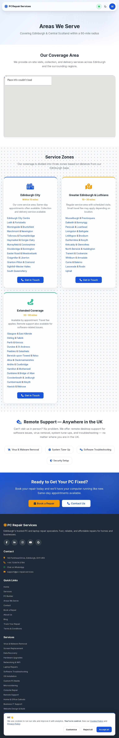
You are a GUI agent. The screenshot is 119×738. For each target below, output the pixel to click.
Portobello (20, 222)
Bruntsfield (28, 227)
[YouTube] (30, 542)
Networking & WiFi (12, 662)
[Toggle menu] (112, 6)
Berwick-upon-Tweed (18, 355)
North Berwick (73, 249)
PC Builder (8, 596)
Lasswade (71, 266)
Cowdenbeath (14, 377)
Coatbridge (22, 364)
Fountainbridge (27, 235)
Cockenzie (81, 253)
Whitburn (70, 257)
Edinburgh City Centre (18, 218)
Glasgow (11, 333)
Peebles (11, 351)
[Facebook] (7, 542)
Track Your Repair (12, 624)
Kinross (19, 342)
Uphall (69, 271)
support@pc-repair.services (20, 572)
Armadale (82, 257)
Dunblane (12, 373)
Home (6, 587)
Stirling (10, 338)
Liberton (25, 257)
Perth (10, 342)
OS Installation (10, 676)
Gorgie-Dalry (28, 240)
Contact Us (78, 503)
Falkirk (20, 338)
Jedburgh (30, 377)
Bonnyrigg (82, 222)
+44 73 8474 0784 (16, 562)
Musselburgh (72, 218)
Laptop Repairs (11, 667)
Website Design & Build (14, 709)
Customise (71, 729)
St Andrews (24, 346)
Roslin (82, 266)
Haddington (89, 249)
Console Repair (11, 690)
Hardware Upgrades (13, 658)
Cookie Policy (96, 721)
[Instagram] (22, 542)
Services (8, 591)
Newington (27, 231)
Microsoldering (11, 685)
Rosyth (84, 240)
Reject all (88, 729)
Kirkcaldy (70, 244)
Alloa (9, 360)
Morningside (13, 227)
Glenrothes (83, 244)
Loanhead (82, 227)
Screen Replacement (13, 648)
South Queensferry (17, 271)
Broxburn (83, 235)
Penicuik (70, 227)
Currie (69, 262)
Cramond (30, 262)
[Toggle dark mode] (105, 6)
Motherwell (25, 369)
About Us (8, 615)
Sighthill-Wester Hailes (19, 266)
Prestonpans (88, 218)
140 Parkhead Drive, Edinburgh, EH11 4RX (26, 558)
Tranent (70, 253)
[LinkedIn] (14, 542)
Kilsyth (27, 382)
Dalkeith (70, 222)
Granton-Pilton (14, 262)
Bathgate (83, 231)
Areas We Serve (11, 601)
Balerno (78, 262)
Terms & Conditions (13, 628)
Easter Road (13, 253)
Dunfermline (72, 240)
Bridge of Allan (27, 373)
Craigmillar (12, 257)
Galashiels (23, 351)
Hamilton (11, 369)
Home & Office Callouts (14, 699)
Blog (6, 619)
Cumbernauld (14, 382)
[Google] (38, 542)
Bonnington (28, 249)
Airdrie (10, 364)
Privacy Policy (13, 724)
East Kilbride (25, 333)
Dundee (11, 346)
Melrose (21, 386)
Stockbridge (13, 249)
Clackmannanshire (24, 360)
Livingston (71, 231)
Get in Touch (32, 279)
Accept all (104, 729)
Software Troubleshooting (16, 671)
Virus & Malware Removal (15, 644)
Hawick (11, 386)
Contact (7, 605)
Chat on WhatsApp (15, 567)
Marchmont (13, 231)
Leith (9, 222)
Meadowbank (29, 253)
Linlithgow (71, 235)
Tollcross (12, 235)
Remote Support (11, 695)
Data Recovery (10, 653)
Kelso (35, 355)
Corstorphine (28, 244)
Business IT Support (13, 704)
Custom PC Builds (12, 681)
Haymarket (13, 240)
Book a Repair (45, 503)
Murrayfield (13, 244)
